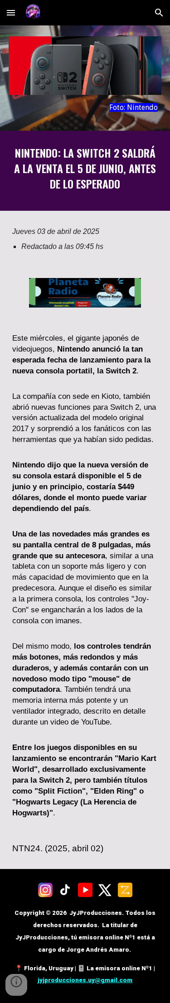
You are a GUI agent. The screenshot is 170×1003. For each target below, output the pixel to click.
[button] (11, 12)
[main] (85, 107)
